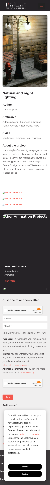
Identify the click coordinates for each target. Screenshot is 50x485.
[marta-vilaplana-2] (25, 199)
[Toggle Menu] (41, 6)
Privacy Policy (27, 372)
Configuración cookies (25, 459)
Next (47, 245)
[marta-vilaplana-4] (25, 205)
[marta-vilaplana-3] (25, 193)
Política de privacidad (29, 434)
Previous (2, 245)
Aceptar (25, 467)
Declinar (25, 474)
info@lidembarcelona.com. (16, 365)
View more (10, 281)
